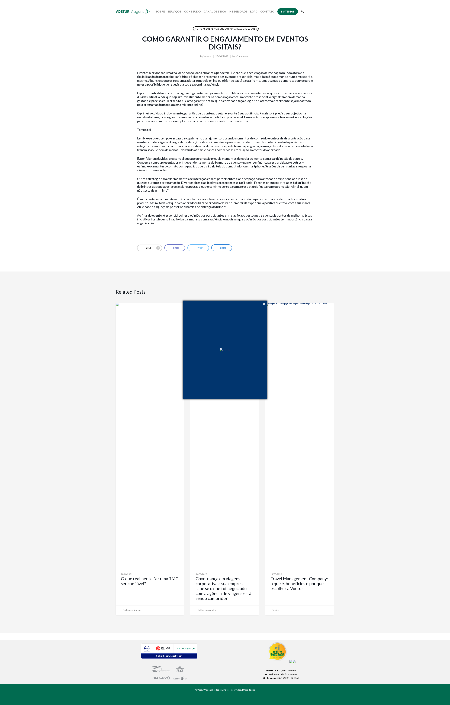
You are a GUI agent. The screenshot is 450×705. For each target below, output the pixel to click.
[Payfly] (225, 349)
